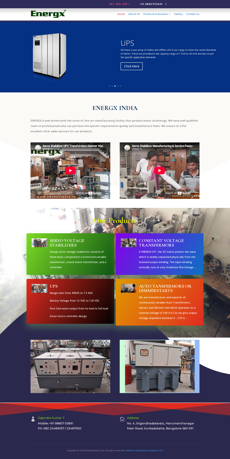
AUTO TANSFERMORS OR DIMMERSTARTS (165, 288)
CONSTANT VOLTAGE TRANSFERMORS (161, 243)
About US (134, 14)
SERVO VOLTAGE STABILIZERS (67, 243)
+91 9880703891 (151, 3)
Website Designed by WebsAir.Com (144, 450)
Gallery (178, 14)
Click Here (131, 66)
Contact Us (192, 14)
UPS (127, 43)
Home (121, 14)
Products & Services (155, 14)
